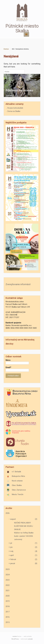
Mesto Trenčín (17, 494)
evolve (15, 636)
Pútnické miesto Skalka (22, 28)
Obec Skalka (17, 485)
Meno (8, 360)
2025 (8, 569)
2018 (8, 606)
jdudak (30, 639)
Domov (6, 49)
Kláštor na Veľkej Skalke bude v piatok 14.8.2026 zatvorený (23, 536)
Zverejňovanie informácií (18, 284)
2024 (8, 575)
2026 (8, 513)
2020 (8, 596)
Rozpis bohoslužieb (15, 108)
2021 (8, 590)
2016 (8, 617)
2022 (8, 585)
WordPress (15, 639)
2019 (8, 601)
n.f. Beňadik (16, 472)
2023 (8, 580)
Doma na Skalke (13, 111)
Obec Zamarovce (19, 490)
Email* (8, 367)
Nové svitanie (17, 481)
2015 (8, 622)
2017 (8, 612)
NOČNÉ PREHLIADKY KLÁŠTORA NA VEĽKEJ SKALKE (23, 526)
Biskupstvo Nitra (18, 476)
